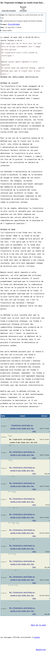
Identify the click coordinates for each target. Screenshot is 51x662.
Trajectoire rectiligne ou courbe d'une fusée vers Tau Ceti (23, 428)
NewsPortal (41, 650)
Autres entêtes (7, 30)
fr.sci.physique (14, 24)
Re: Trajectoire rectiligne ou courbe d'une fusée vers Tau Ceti (22, 455)
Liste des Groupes (9, 10)
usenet (37, 637)
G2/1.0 (15, 31)
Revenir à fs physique (23, 9)
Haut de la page (38, 625)
